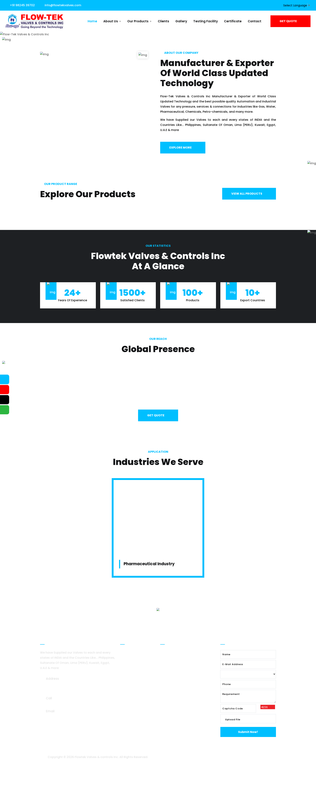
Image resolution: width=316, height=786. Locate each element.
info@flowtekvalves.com (63, 5)
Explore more (180, 147)
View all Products (247, 194)
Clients (163, 21)
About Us (111, 21)
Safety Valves (173, 679)
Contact (254, 21)
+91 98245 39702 (22, 5)
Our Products (138, 21)
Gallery (181, 21)
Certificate (233, 21)
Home (92, 21)
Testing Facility (205, 21)
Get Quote (156, 415)
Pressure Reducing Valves (182, 670)
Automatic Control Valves (183, 661)
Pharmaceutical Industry (149, 564)
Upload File (232, 719)
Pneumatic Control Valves (183, 688)
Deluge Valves (174, 652)
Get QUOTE (288, 21)
